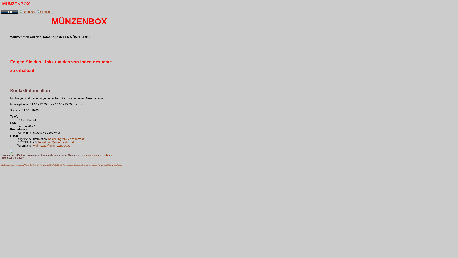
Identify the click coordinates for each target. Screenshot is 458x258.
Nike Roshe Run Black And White (50, 165)
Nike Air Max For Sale (115, 165)
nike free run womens (66, 165)
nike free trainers (6, 165)
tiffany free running (18, 165)
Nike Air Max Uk (103, 165)
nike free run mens (91, 165)
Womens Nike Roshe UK (31, 165)
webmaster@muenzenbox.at (51, 145)
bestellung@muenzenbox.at (66, 139)
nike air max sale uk (79, 165)
